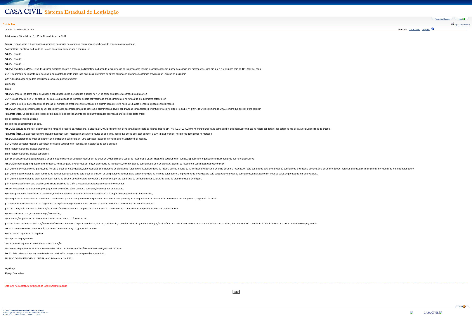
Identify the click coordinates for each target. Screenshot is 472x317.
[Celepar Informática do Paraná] (411, 313)
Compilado (414, 29)
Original (426, 29)
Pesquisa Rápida (442, 19)
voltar (460, 19)
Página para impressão (462, 25)
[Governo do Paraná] (440, 313)
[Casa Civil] (431, 316)
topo (461, 306)
